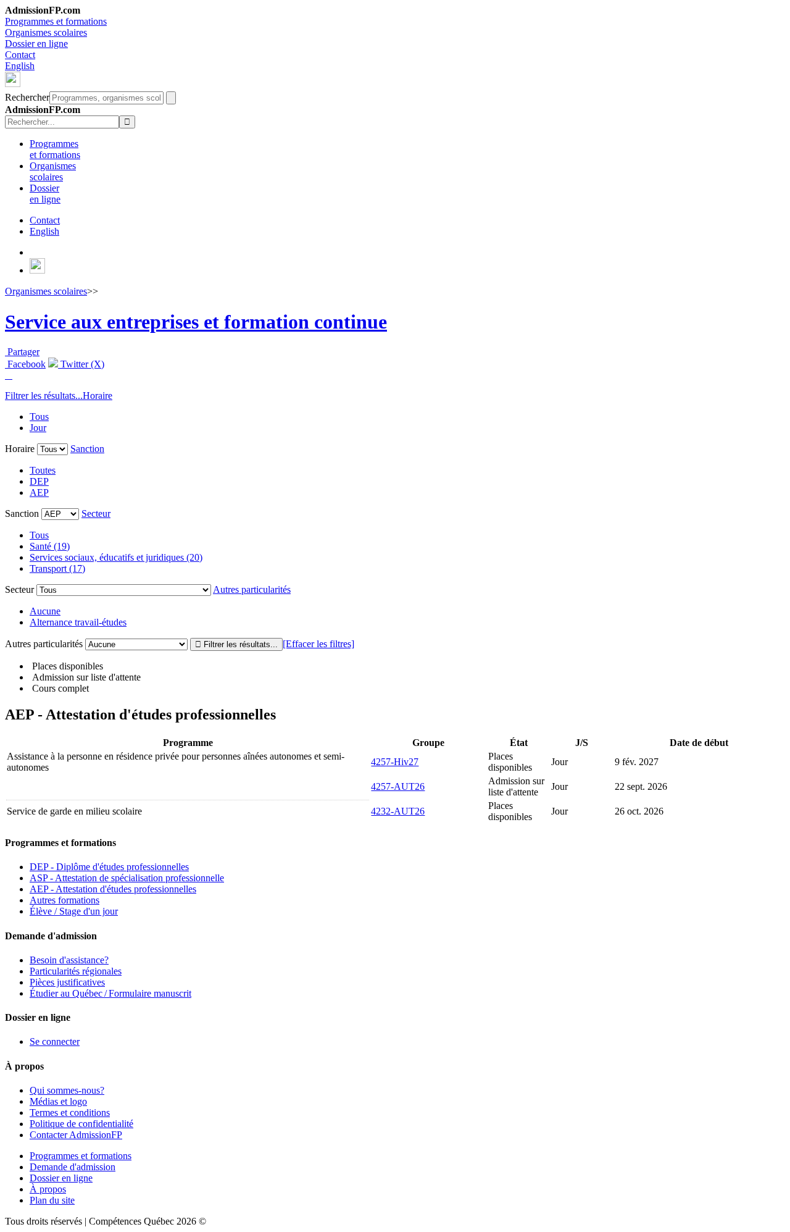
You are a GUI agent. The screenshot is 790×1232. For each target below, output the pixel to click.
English (20, 66)
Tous (39, 416)
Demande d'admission (72, 1167)
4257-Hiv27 (394, 761)
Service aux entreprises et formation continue (196, 322)
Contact (20, 54)
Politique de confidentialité (81, 1123)
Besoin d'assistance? (69, 960)
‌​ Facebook (25, 364)
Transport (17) (57, 568)
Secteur (95, 513)
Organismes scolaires (46, 32)
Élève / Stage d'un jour (74, 911)
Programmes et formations (56, 21)
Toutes (43, 470)
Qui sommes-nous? (67, 1090)
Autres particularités (252, 589)
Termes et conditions (70, 1112)
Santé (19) (50, 546)
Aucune (45, 611)
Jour (38, 427)
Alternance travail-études (78, 622)
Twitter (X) (81, 364)
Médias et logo (58, 1101)
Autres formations (64, 900)
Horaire (97, 395)
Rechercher (27, 97)
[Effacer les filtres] (318, 644)
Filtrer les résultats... (44, 395)
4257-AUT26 (398, 786)
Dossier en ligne (36, 43)
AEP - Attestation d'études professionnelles (113, 889)
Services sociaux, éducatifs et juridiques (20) (116, 557)
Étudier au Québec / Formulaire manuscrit (110, 993)
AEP (39, 492)
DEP (39, 481)
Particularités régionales (76, 971)
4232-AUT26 (398, 811)
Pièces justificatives (67, 982)
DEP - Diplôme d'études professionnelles (109, 866)
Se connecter (55, 1041)
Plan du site (52, 1200)
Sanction (87, 448)
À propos (48, 1189)
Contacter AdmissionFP (76, 1134)
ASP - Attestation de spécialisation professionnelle (127, 878)
